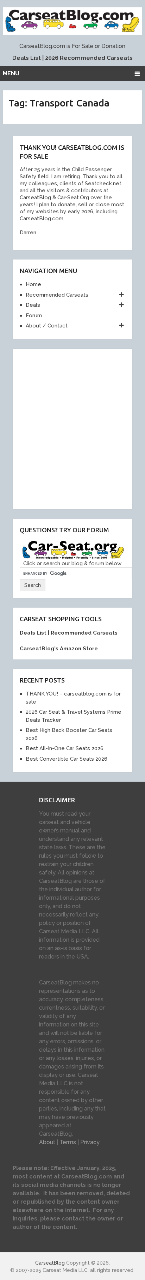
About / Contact (47, 326)
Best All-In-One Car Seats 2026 (64, 748)
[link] (34, 197)
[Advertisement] (72, 428)
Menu (11, 73)
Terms (67, 1142)
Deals (33, 305)
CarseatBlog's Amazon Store (59, 648)
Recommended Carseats (57, 295)
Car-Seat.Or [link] (71, 197)
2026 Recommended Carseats (89, 58)
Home (33, 284)
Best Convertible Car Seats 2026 (66, 759)
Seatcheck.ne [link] (101, 183)
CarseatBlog (50, 1263)
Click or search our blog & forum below (72, 563)
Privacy (90, 1142)
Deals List (26, 58)
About (47, 1142)
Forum (34, 315)
